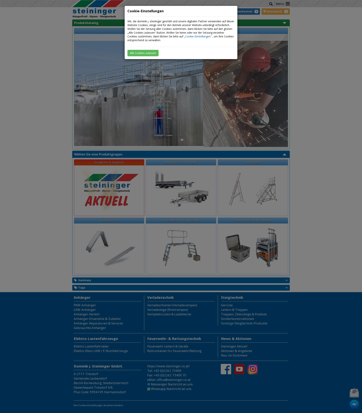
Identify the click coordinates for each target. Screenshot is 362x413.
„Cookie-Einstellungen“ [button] (198, 36)
